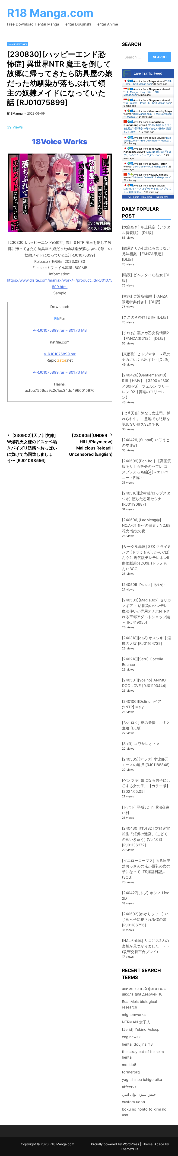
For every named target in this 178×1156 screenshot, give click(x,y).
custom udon (133, 1101)
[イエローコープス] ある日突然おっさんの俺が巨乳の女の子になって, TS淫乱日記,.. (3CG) (146, 869)
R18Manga (15, 113)
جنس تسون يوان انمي (139, 1094)
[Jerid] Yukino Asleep (140, 1029)
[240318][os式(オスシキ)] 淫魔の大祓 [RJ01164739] (146, 641)
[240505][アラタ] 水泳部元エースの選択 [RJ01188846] (146, 762)
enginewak (131, 1036)
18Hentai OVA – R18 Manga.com (151, 177)
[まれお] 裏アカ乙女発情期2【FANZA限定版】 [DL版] (145, 336)
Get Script (133, 197)
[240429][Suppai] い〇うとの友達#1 (146, 442)
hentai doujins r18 (137, 1044)
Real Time (146, 197)
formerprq (131, 1072)
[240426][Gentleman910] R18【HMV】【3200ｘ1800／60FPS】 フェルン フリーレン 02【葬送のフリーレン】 (145, 386)
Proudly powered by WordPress (115, 1144)
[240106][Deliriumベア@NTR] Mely (141, 704)
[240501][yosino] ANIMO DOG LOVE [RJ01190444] (144, 683)
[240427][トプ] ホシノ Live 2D (145, 895)
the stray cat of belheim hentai (143, 1054)
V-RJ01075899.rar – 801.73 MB (60, 330)
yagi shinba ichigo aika (142, 1079)
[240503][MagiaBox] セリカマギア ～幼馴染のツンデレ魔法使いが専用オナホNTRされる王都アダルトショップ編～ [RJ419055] (146, 611)
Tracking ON (161, 197)
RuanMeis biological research (139, 1004)
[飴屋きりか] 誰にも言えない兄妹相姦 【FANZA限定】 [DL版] (146, 254)
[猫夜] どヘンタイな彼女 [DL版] (146, 278)
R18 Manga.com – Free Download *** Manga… (147, 139)
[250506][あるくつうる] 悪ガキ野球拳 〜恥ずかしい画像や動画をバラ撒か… (148, 128)
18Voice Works (17, 44)
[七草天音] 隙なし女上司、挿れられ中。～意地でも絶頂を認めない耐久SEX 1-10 (146, 419)
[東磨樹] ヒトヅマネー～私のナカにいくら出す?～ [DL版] (146, 357)
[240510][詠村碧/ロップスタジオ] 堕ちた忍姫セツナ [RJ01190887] (146, 499)
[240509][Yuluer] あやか (143, 584)
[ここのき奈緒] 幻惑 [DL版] (145, 317)
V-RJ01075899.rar (60, 354)
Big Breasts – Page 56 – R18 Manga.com (147, 103)
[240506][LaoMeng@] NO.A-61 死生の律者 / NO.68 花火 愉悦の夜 (146, 525)
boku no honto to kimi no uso (144, 1112)
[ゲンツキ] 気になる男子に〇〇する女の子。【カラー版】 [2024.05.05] (146, 786)
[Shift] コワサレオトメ (141, 743)
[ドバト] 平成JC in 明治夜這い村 (145, 810)
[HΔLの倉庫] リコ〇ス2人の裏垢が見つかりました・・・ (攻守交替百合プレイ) (148, 946)
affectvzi (129, 1087)
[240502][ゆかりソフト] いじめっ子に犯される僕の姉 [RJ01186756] (145, 919)
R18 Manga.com (50, 13)
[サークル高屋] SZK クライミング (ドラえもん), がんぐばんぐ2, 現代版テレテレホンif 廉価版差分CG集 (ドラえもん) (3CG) (146, 557)
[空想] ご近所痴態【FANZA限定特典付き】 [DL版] (145, 299)
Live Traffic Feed (148, 73)
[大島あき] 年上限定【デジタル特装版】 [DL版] (146, 230)
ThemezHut (129, 1149)
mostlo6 (129, 1064)
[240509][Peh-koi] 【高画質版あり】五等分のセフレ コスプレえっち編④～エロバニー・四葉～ (146, 469)
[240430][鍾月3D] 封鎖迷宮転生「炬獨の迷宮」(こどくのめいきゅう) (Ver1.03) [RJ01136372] (146, 836)
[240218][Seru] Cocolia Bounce (142, 662)
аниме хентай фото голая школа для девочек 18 (145, 991)
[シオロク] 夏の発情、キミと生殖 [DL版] (146, 725)
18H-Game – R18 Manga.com (148, 82)
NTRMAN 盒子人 (136, 1022)
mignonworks (134, 1014)
